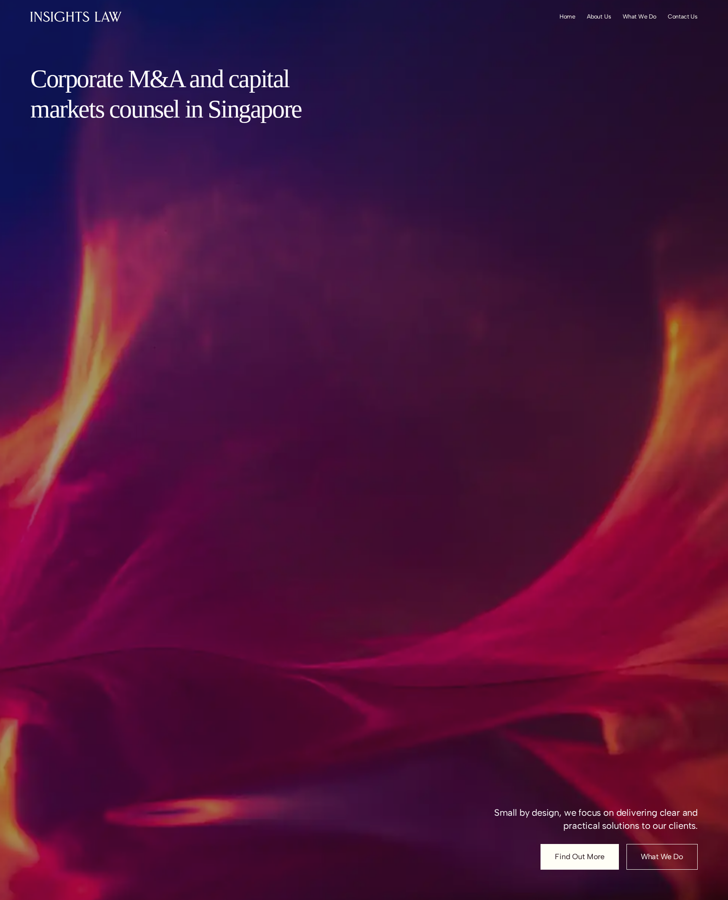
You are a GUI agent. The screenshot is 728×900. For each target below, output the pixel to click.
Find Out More (580, 856)
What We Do (662, 856)
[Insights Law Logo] (75, 16)
